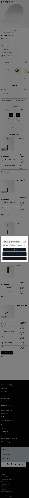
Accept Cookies (14, 258)
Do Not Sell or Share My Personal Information (14, 254)
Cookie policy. (23, 245)
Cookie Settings (14, 249)
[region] (14, 249)
